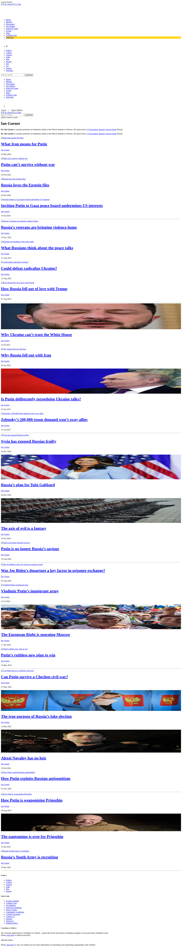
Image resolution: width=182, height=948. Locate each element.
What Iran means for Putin (24, 144)
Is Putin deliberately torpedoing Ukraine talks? (41, 399)
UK (7, 64)
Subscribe (10, 37)
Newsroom (10, 24)
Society (9, 62)
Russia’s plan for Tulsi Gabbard (28, 485)
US (7, 66)
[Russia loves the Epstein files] (13, 179)
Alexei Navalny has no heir (23, 758)
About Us (10, 921)
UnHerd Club (11, 35)
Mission (9, 22)
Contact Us (10, 916)
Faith (8, 57)
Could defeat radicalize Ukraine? (29, 268)
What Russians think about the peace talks (37, 248)
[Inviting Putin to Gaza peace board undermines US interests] (25, 199)
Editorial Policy (12, 923)
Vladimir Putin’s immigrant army (30, 591)
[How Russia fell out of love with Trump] (17, 283)
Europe (9, 68)
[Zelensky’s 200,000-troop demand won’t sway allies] (22, 413)
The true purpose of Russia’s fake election (36, 716)
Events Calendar (12, 901)
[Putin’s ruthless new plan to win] (14, 649)
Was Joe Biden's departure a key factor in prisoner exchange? (53, 570)
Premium (9, 70)
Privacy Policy (11, 910)
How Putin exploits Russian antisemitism (35, 778)
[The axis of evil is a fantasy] (91, 522)
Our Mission (11, 905)
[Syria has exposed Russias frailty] (15, 435)
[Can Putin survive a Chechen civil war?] (17, 671)
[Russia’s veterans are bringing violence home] (19, 221)
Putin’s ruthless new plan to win (28, 655)
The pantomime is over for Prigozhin (32, 836)
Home (8, 20)
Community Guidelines (15, 912)
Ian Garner (5, 150)
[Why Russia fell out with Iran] (13, 349)
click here (10, 935)
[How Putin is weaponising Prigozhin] (16, 794)
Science (9, 55)
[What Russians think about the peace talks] (17, 242)
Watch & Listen (12, 29)
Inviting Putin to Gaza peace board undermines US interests (52, 205)
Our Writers (10, 26)
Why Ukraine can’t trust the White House (36, 334)
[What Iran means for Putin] (12, 138)
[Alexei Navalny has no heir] (91, 752)
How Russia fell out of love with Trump (34, 288)
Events (8, 31)
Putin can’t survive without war (28, 164)
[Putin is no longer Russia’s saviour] (15, 543)
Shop (8, 33)
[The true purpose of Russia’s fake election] (91, 710)
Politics (9, 50)
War (7, 59)
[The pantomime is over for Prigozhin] (91, 830)
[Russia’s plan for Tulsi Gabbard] (91, 479)
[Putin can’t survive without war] (14, 158)
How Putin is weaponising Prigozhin (31, 800)
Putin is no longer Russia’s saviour (30, 548)
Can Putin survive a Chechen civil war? (34, 677)
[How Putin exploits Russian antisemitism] (18, 772)
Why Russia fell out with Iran (26, 355)
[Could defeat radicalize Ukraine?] (14, 262)
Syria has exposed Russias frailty (28, 441)
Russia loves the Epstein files (25, 185)
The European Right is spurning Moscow (35, 634)
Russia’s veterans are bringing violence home (39, 227)
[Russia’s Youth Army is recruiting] (15, 851)
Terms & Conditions (14, 908)
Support (9, 919)
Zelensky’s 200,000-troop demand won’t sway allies (44, 419)
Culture (9, 53)
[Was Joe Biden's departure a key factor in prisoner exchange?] (22, 564)
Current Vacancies (13, 914)
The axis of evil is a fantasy (23, 528)
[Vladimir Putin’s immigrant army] (14, 585)
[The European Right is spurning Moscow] (91, 628)
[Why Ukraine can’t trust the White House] (91, 328)
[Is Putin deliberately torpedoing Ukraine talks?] (91, 393)
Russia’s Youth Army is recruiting (29, 857)
